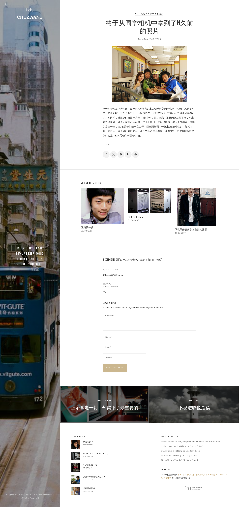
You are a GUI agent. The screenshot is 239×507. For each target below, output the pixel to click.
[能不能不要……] (149, 200)
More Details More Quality (95, 453)
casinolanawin (168, 441)
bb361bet (165, 455)
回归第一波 (87, 227)
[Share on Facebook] (106, 154)
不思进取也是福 (194, 407)
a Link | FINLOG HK (30, 264)
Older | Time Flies (30, 259)
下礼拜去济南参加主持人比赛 (191, 229)
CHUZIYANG (30, 17)
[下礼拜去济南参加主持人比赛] (196, 207)
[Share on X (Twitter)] (113, 154)
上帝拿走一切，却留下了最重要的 (104, 407)
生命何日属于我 (90, 465)
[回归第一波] (102, 206)
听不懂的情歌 (89, 488)
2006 (107, 144)
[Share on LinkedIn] (128, 154)
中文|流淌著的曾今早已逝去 (149, 13)
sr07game (165, 451)
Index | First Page (30, 248)
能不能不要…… (136, 216)
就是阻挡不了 (89, 441)
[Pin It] (120, 154)
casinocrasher (167, 446)
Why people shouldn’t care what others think (199, 441)
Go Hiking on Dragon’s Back (190, 446)
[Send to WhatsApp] (135, 154)
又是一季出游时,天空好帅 (94, 476)
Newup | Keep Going (30, 253)
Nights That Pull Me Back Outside (183, 460)
